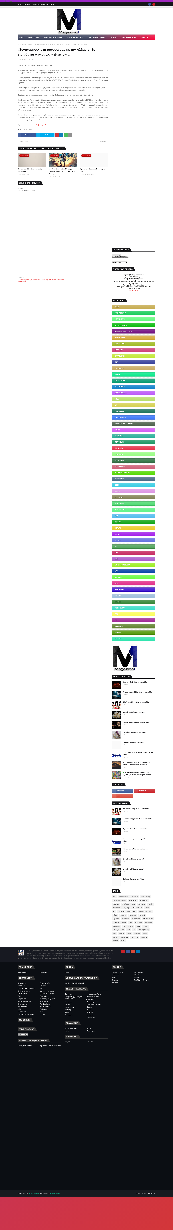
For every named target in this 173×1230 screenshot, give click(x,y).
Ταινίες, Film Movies (25, 1046)
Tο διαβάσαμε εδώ (40, 125)
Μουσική (68, 1010)
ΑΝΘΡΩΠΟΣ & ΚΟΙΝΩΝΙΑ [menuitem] (53, 37)
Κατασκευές (120, 380)
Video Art (119, 626)
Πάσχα (117, 430)
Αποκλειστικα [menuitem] (33, 37)
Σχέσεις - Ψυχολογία (47, 991)
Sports (118, 596)
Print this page (23, 1034)
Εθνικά (136, 975)
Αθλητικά (115, 983)
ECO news (119, 497)
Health (118, 528)
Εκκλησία (119, 350)
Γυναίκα (90, 1042)
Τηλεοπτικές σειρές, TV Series (50, 1046)
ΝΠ (116, 405)
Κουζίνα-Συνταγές (24, 991)
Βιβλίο (89, 1010)
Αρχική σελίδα (22, 44)
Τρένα (89, 1028)
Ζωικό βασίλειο (45, 1006)
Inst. (117, 546)
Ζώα (116, 362)
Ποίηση (67, 1004)
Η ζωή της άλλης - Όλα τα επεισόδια (136, 702)
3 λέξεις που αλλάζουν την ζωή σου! (136, 722)
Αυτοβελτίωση (45, 1004)
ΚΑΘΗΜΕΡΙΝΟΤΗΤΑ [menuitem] (129, 37)
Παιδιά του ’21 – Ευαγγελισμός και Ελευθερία (31, 170)
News (30, 44)
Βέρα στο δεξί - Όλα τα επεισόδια (135, 682)
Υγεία (19, 996)
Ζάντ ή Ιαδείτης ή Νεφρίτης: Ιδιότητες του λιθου (138, 753)
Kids (116, 553)
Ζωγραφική (119, 368)
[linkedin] (138, 951)
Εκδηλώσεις (120, 344)
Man (116, 571)
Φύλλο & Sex (22, 993)
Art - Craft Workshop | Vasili (74, 983)
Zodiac (118, 639)
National (25, 129)
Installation (91, 1017)
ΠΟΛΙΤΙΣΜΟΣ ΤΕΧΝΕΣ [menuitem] (97, 37)
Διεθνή (114, 977)
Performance (69, 1015)
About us (27, 4)
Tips (116, 614)
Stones (118, 602)
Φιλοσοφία (21, 986)
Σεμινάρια (119, 454)
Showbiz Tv (22, 1012)
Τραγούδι (90, 1012)
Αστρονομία (120, 319)
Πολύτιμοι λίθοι (45, 983)
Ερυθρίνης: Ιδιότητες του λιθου (134, 732)
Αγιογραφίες (22, 282)
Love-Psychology (122, 565)
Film (116, 516)
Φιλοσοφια (119, 460)
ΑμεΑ (117, 307)
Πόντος (136, 977)
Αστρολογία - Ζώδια (47, 993)
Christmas (119, 479)
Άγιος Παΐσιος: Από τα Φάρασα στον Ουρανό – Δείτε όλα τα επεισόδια (136, 764)
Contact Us (151, 1193)
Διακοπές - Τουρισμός (47, 999)
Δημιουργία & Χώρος (123, 331)
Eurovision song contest (26, 1014)
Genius (118, 522)
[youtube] (122, 796)
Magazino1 (22, 59)
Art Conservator (122, 473)
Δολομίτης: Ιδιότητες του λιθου (134, 712)
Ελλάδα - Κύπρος (118, 972)
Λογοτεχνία (120, 387)
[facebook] (149, 4)
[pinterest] (153, 4)
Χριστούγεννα (22, 1004)
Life (116, 559)
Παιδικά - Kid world (24, 1001)
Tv (116, 620)
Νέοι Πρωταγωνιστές (94, 1004)
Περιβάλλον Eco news (141, 980)
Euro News (119, 503)
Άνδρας (67, 1042)
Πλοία (67, 1031)
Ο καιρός (115, 980)
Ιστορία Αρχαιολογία (94, 994)
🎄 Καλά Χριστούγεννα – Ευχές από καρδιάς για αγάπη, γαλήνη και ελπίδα (137, 774)
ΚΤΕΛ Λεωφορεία (71, 1028)
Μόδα (117, 399)
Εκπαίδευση (120, 356)
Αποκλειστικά (120, 313)
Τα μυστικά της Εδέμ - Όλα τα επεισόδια (137, 692)
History (118, 534)
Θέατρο (89, 1007)
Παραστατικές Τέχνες (124, 423)
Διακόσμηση (120, 337)
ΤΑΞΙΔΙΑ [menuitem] (113, 37)
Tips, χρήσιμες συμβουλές (26, 988)
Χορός (67, 1012)
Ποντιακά (119, 448)
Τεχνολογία (44, 1001)
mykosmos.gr (133, 290)
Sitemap (52, 4)
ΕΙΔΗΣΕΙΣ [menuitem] (144, 37)
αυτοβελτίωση (121, 325)
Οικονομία (119, 411)
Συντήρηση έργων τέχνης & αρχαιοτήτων (74, 997)
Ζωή (41, 988)
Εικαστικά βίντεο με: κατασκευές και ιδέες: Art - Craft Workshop (41, 280)
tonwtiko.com (27, 125)
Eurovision (119, 510)
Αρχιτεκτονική (69, 1007)
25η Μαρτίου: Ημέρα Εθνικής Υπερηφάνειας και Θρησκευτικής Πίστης (62, 171)
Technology (120, 608)
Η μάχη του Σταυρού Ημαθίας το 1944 (92, 170)
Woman (118, 632)
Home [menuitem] (21, 37)
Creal (117, 491)
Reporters (119, 589)
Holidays (119, 540)
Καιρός (118, 374)
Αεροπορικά (91, 1031)
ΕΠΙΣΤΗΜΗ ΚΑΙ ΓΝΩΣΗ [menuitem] (75, 37)
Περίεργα (119, 436)
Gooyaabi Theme (54, 1193)
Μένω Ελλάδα (120, 393)
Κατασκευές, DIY (93, 997)
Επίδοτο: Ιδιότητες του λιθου (133, 742)
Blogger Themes (33, 1193)
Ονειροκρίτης (121, 417)
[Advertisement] (63, 260)
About (144, 1193)
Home (20, 4)
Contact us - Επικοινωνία (40, 4)
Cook (117, 485)
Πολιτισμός (119, 442)
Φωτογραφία (120, 467)
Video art (90, 1015)
